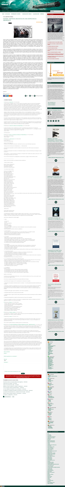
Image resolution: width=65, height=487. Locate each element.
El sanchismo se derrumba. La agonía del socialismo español (55, 44)
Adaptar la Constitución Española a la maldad (54, 52)
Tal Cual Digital (50, 427)
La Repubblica (50, 405)
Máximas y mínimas (50, 474)
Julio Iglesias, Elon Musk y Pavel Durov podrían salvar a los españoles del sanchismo (56, 56)
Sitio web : (5, 359)
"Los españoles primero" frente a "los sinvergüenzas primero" (55, 50)
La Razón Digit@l (50, 350)
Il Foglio (49, 404)
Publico (49, 423)
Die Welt (49, 375)
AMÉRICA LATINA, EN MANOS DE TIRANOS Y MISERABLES (13, 386)
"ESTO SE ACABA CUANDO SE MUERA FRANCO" (11, 387)
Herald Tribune (50, 396)
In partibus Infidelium (51, 463)
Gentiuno (49, 461)
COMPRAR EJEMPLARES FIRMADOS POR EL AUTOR (56, 157)
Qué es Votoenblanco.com (51, 102)
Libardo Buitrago (50, 469)
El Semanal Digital (50, 346)
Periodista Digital (50, 353)
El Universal (50, 413)
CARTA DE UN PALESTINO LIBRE (8, 384)
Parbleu (49, 478)
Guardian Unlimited (51, 409)
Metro (49, 352)
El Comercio (50, 418)
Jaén (48, 366)
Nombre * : (5, 353)
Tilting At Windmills (50, 483)
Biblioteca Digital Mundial (51, 440)
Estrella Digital (50, 347)
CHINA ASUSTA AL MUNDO (7, 383)
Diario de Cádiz (50, 359)
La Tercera (49, 385)
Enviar (32, 95)
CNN (48, 395)
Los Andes (49, 381)
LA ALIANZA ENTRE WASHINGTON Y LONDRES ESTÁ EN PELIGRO (14, 391)
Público (49, 354)
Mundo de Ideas (50, 476)
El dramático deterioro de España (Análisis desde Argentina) (13, 381)
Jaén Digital (49, 367)
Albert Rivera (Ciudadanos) (51, 436)
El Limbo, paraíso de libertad (55, 17)
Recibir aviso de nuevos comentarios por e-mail (12, 371)
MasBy (49, 473)
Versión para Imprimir (39, 95)
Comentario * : (6, 362)
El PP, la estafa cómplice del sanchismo (53, 58)
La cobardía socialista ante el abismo (53, 46)
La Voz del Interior (50, 380)
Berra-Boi (49, 439)
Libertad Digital (50, 348)
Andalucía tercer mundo (51, 437)
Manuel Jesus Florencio (51, 472)
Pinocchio (49, 479)
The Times (49, 410)
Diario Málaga (50, 361)
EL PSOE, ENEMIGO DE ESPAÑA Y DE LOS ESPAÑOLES (12, 389)
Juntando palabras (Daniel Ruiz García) (53, 464)
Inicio (27, 95)
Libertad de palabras (50, 470)
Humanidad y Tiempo (51, 462)
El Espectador (50, 388)
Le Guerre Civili (50, 468)
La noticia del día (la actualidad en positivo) (54, 467)
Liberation (49, 401)
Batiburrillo (49, 438)
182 (13, 396)
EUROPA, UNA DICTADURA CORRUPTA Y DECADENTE (12, 393)
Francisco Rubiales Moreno (55, 110)
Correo (49, 417)
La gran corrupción (50, 466)
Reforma (49, 415)
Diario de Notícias (50, 422)
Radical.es (49, 481)
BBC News (49, 408)
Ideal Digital (49, 365)
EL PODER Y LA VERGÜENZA (8, 394)
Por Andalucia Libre (50, 480)
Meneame (49, 475)
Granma (49, 392)
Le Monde (49, 400)
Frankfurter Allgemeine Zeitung (52, 376)
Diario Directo (50, 343)
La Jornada (49, 414)
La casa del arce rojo (51, 465)
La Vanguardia (50, 351)
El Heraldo (49, 389)
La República (50, 419)
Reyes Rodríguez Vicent (51, 482)
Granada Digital (50, 363)
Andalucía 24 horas (51, 357)
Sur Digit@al (50, 368)
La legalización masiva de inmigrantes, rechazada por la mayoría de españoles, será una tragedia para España (56, 54)
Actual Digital (49, 435)
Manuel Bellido (50, 471)
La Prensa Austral (50, 384)
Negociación (49, 477)
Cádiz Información (50, 358)
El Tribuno (49, 379)
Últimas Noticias (50, 428)
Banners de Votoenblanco (51, 103)
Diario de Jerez (50, 360)
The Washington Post (51, 397)
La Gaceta (49, 349)
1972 (48, 433)
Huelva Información (51, 364)
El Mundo (49, 344)
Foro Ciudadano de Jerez (51, 460)
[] (48, 155)
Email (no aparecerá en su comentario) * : (10, 356)
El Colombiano (50, 387)
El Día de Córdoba (50, 362)
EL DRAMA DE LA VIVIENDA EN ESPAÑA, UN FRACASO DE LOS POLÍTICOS (15, 390)
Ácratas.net (49, 434)
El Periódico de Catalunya (51, 345)
